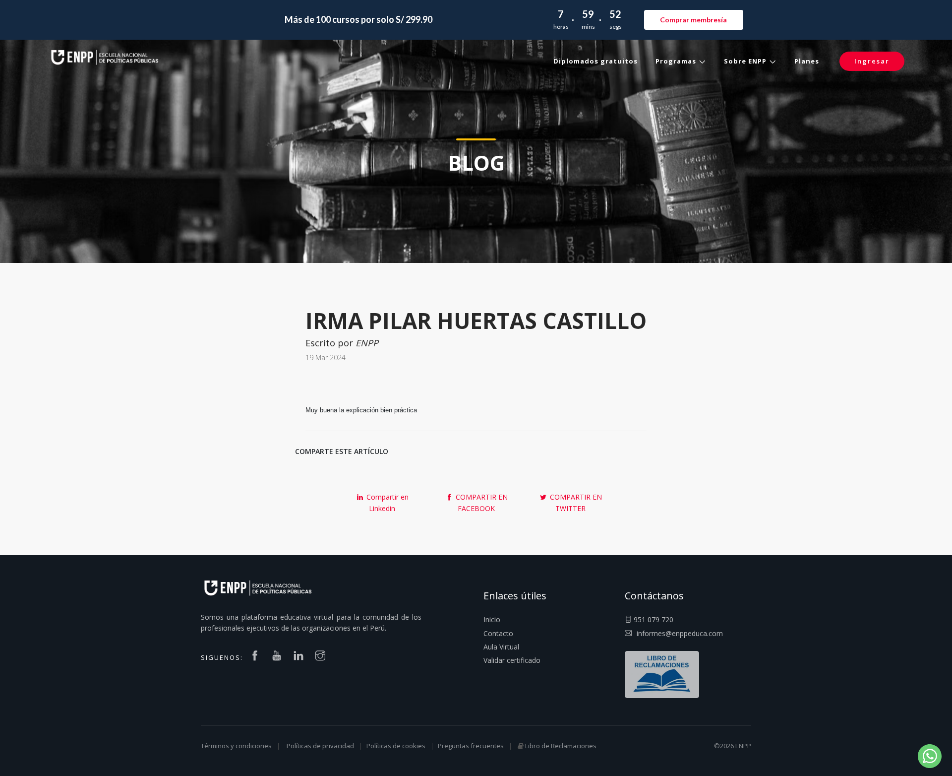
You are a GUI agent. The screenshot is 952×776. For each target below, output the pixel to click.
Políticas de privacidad (320, 745)
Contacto (498, 633)
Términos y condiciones (236, 745)
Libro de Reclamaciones (560, 745)
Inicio (491, 619)
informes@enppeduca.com (680, 633)
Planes (806, 61)
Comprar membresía (693, 19)
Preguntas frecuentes (471, 745)
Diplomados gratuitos (595, 61)
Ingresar (872, 61)
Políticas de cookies (395, 745)
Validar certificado (511, 660)
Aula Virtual (501, 646)
